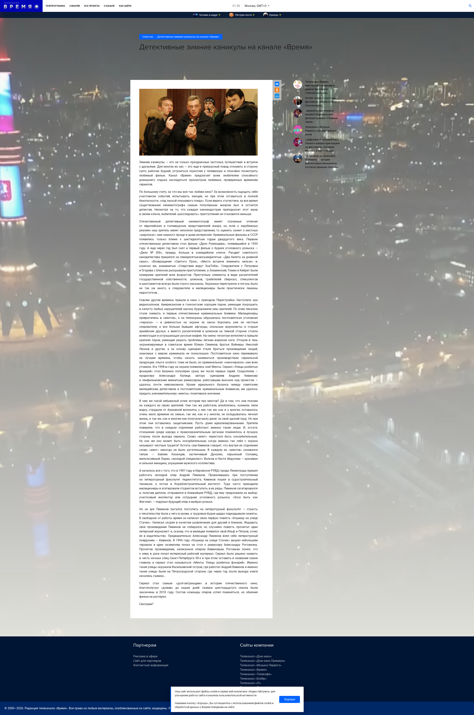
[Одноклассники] (277, 90)
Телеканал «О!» (250, 683)
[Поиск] (470, 6)
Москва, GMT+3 (256, 6)
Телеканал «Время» (253, 669)
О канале (109, 6)
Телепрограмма (55, 6)
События (74, 6)
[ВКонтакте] (277, 84)
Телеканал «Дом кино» (256, 656)
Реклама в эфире (145, 656)
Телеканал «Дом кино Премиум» (262, 661)
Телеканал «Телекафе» (256, 674)
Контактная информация (150, 665)
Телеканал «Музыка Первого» (261, 665)
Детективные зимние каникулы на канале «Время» (188, 36)
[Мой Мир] (277, 96)
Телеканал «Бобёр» (253, 678)
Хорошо (289, 699)
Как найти (125, 6)
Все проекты (91, 6)
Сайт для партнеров (147, 661)
